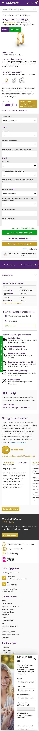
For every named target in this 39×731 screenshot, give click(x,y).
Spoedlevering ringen (8, 209)
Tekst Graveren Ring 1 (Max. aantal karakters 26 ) (17, 150)
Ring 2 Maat (5, 162)
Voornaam (21, 687)
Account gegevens (8, 632)
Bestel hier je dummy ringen (19, 238)
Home (4, 601)
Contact (4, 617)
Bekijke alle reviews (10, 509)
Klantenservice (7, 603)
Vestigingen (6, 647)
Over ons (5, 629)
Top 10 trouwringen (9, 653)
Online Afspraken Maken (10, 634)
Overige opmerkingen (8, 219)
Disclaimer (5, 615)
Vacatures (5, 637)
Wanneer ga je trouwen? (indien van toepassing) (25, 715)
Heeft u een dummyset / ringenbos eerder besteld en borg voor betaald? (18, 199)
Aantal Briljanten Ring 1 (9, 140)
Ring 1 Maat (5, 131)
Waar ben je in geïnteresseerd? (23, 704)
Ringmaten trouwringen (10, 626)
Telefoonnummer (23, 695)
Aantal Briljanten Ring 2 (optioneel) (13, 171)
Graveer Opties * (7, 189)
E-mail (19, 678)
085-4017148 (8, 404)
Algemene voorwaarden (10, 606)
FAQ (3, 623)
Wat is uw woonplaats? (25, 726)
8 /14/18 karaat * (6, 116)
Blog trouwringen (8, 620)
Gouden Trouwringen (22, 15)
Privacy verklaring (8, 612)
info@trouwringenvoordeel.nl (16, 407)
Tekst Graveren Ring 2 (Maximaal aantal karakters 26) (17, 180)
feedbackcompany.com (18, 442)
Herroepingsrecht (8, 609)
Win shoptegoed (9, 535)
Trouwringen (8, 15)
